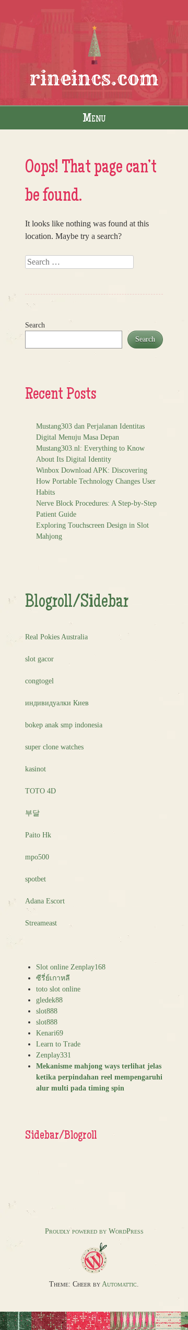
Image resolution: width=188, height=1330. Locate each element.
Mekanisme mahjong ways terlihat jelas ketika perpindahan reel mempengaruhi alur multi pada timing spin (99, 1077)
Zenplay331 (53, 1055)
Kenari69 (49, 1033)
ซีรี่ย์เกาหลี (53, 978)
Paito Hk (38, 835)
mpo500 (37, 857)
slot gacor (39, 659)
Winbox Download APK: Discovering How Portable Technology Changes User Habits (96, 481)
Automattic (119, 1284)
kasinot (35, 769)
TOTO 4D (40, 791)
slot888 (46, 1011)
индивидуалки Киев (57, 703)
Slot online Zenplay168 (70, 967)
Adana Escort (45, 901)
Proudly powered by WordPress (94, 1231)
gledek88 (49, 1000)
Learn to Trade (58, 1044)
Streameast (41, 923)
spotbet (35, 879)
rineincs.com (94, 78)
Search (35, 325)
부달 (32, 813)
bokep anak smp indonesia (63, 725)
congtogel (39, 681)
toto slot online (58, 989)
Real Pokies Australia (56, 637)
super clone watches (54, 747)
